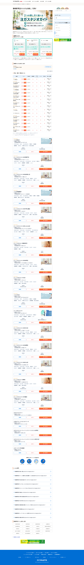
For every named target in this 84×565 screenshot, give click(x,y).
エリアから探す (36, 554)
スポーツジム (58, 27)
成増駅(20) (17, 533)
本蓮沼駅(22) (28, 526)
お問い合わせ (37, 557)
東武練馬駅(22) (17, 526)
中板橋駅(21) (28, 528)
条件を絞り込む (48, 66)
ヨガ (56, 32)
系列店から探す (43, 554)
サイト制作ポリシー (28, 557)
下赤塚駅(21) (38, 528)
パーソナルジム (58, 30)
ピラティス (57, 35)
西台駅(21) (17, 528)
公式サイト (32, 151)
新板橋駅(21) (48, 528)
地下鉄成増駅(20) (27, 533)
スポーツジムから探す (35, 1)
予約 (25, 79)
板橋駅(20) (37, 533)
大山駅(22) (37, 526)
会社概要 (19, 557)
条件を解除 (14, 68)
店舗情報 (20, 151)
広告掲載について (63, 557)
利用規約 (44, 557)
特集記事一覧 (50, 554)
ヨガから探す (42, 1)
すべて (57, 25)
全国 (56, 17)
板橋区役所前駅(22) (48, 526)
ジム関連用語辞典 (57, 554)
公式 (22, 79)
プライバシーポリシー (53, 557)
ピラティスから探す (48, 1)
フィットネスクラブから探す (28, 554)
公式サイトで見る (16, 54)
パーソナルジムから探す (27, 1)
